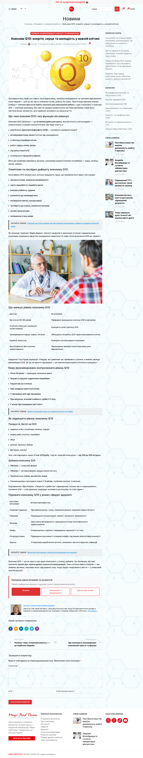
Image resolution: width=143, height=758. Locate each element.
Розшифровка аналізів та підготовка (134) (117, 94)
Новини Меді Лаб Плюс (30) (118, 129)
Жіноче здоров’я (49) (115, 99)
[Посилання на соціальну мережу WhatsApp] (26, 629)
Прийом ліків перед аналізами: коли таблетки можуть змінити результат (118, 76)
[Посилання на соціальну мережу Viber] (37, 629)
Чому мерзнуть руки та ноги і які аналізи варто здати (124, 215)
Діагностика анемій (85, 590)
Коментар (13, 666)
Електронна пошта (65, 691)
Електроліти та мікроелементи (56, 591)
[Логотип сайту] (71, 9)
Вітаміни (26, 590)
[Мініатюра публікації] (109, 148)
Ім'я (10, 691)
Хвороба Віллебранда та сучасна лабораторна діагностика (122, 165)
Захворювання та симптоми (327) (118, 109)
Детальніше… (92, 611)
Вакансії (44, 729)
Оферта (44, 727)
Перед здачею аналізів (51, 737)
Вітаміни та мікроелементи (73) (118, 123)
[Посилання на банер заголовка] (71, 2)
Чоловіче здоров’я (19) (116, 104)
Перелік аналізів (48, 735)
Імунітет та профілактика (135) (117, 116)
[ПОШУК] (117, 9)
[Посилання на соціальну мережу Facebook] (10, 629)
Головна (28, 24)
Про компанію (47, 721)
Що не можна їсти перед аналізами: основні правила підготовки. (118, 53)
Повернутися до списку (55, 642)
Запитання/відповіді (50, 732)
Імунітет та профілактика (67, 33)
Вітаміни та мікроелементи (47, 24)
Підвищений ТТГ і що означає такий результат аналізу (123, 183)
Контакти (45, 724)
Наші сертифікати (49, 740)
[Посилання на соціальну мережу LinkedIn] (21, 629)
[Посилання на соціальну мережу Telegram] (32, 629)
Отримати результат (50, 719)
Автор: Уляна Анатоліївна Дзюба (46, 44)
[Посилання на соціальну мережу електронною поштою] (16, 629)
